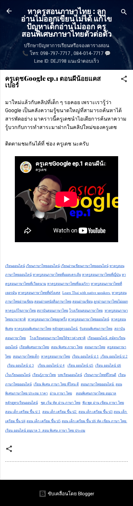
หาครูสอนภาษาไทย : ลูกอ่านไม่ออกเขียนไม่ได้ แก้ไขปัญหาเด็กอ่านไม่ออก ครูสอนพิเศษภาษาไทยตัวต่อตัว (66, 22)
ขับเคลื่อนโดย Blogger (70, 494)
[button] (124, 80)
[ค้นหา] (124, 13)
